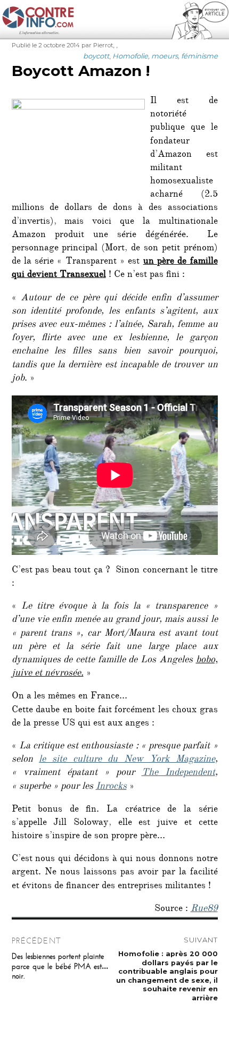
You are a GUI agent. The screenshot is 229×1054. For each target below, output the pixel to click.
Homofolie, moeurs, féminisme (165, 56)
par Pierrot (97, 45)
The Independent (178, 773)
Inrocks (111, 787)
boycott (96, 56)
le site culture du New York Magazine (127, 760)
